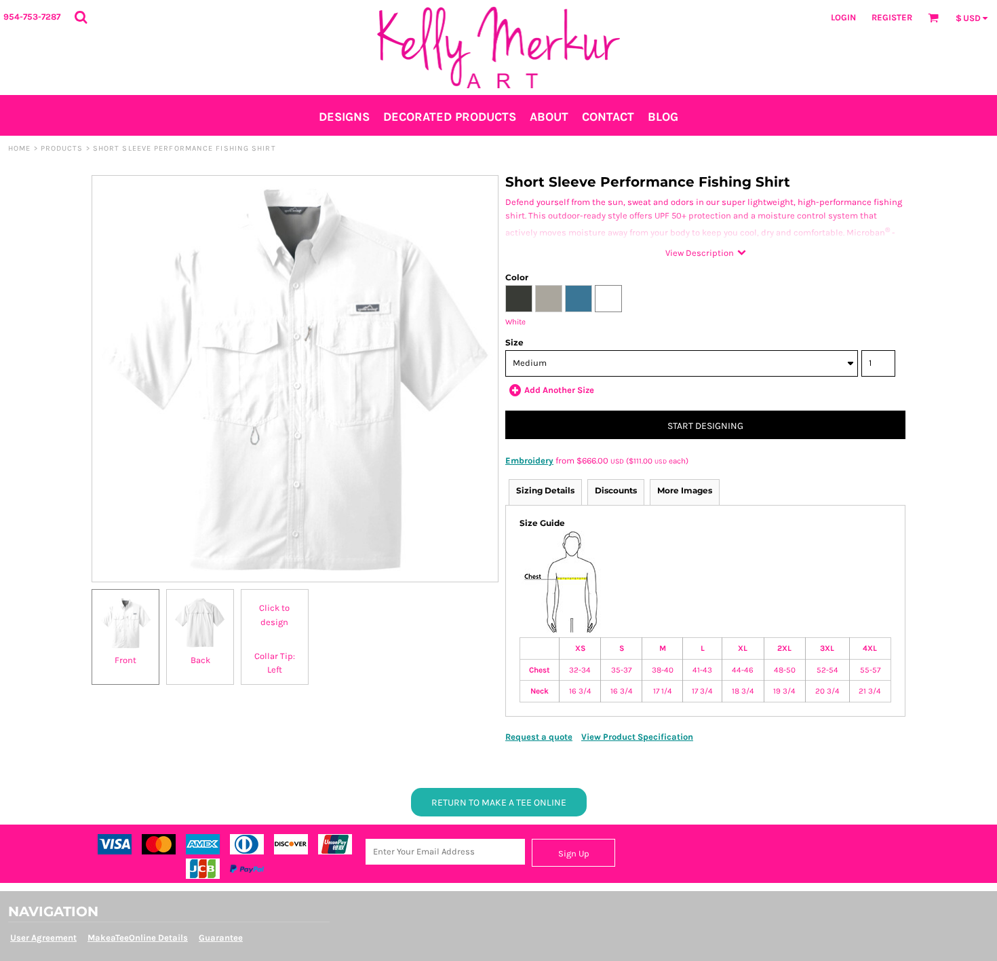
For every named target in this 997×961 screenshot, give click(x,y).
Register (892, 17)
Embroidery (529, 460)
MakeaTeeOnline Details (137, 937)
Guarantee (221, 937)
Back (200, 660)
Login (843, 17)
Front (125, 660)
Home (19, 148)
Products (62, 148)
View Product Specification (637, 737)
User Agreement (43, 937)
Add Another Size (559, 390)
